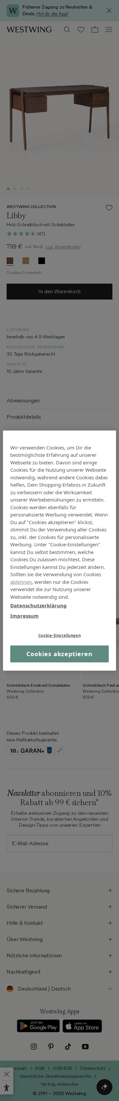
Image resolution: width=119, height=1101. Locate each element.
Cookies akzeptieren (59, 654)
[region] (59, 550)
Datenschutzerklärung (38, 605)
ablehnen (21, 581)
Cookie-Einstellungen (59, 635)
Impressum (24, 615)
